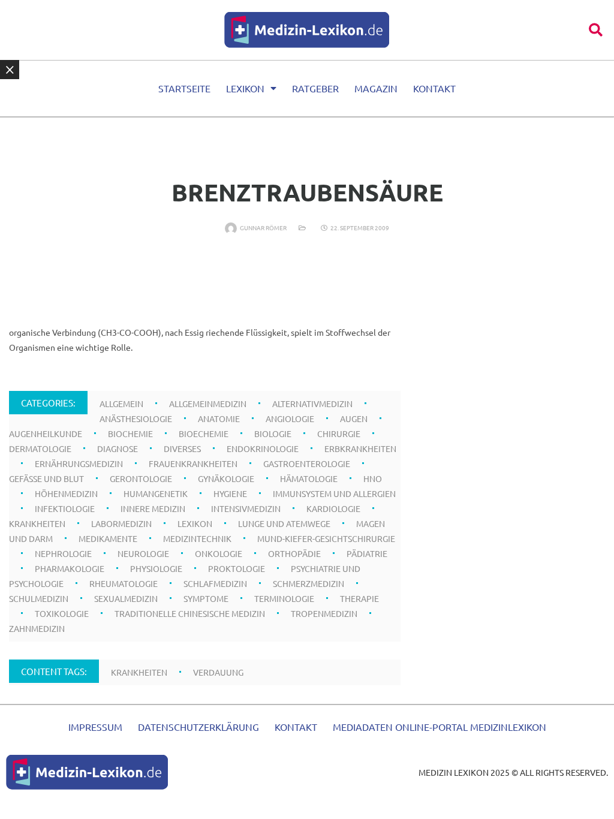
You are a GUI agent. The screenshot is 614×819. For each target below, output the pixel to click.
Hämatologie (309, 478)
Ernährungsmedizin (79, 463)
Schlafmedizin (215, 583)
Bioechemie (203, 433)
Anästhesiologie (136, 418)
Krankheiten (37, 523)
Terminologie (284, 598)
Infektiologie (65, 508)
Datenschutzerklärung (198, 727)
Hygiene (230, 493)
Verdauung (218, 672)
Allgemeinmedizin (207, 403)
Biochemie (130, 433)
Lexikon (245, 88)
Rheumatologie (123, 583)
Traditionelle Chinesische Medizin (190, 613)
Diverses (182, 448)
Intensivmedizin (246, 508)
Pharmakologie (69, 568)
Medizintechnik (197, 538)
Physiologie (156, 568)
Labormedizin (121, 523)
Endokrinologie (263, 448)
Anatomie (219, 418)
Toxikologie (62, 613)
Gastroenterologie (306, 463)
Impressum (95, 727)
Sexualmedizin (126, 598)
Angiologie (290, 418)
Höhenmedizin (66, 493)
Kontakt (434, 88)
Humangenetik (156, 493)
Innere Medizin (153, 508)
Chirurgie (338, 433)
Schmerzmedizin (308, 583)
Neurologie (143, 553)
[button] (595, 29)
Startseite (184, 88)
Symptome (205, 598)
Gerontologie (141, 478)
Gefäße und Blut (46, 478)
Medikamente (108, 538)
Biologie (272, 433)
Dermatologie (40, 448)
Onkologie (218, 553)
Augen (354, 418)
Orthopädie (294, 553)
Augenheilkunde (45, 433)
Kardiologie (333, 508)
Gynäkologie (226, 478)
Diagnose (117, 448)
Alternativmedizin (312, 403)
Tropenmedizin (324, 613)
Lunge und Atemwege (284, 523)
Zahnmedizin (37, 628)
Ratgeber (315, 88)
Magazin (376, 88)
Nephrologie (63, 553)
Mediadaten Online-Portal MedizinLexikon (439, 727)
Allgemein (121, 403)
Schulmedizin (38, 598)
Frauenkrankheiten (193, 463)
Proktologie (236, 568)
